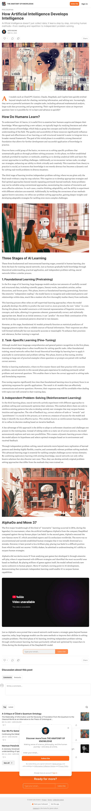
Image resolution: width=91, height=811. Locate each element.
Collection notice (58, 800)
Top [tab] (4, 707)
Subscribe (74, 4)
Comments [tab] (7, 677)
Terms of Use (56, 764)
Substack (36, 808)
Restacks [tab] (17, 677)
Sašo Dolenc (12, 30)
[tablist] (12, 677)
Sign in (85, 4)
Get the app (55, 804)
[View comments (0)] (12, 38)
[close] (68, 728)
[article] (45, 719)
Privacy (44, 800)
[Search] (86, 707)
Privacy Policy (63, 766)
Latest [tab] (10, 707)
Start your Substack (41, 804)
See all (7, 763)
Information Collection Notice (44, 766)
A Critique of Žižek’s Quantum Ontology (21, 714)
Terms (50, 800)
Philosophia (7, 10)
